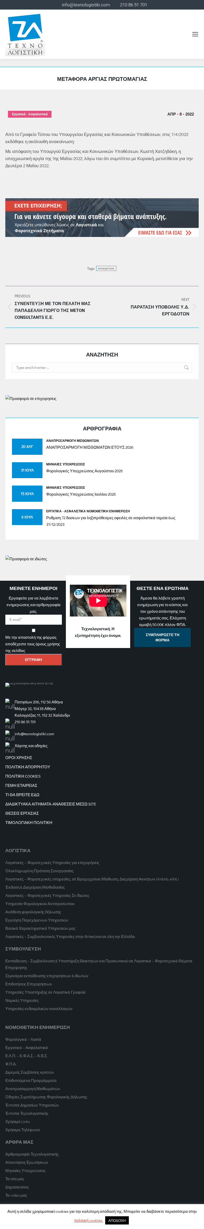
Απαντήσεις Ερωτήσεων (26, 1162)
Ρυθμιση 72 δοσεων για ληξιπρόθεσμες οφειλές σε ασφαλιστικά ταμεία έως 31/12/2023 (110, 521)
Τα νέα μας (14, 1178)
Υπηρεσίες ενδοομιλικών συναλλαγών (39, 1008)
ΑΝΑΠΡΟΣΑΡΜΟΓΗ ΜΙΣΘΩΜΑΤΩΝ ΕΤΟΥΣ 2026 (89, 447)
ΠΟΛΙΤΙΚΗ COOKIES (23, 776)
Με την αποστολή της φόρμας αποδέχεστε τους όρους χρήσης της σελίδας (32, 644)
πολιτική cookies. (88, 1220)
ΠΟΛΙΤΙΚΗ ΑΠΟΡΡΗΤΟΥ (27, 766)
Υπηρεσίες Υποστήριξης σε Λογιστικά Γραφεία (45, 992)
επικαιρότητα (106, 268)
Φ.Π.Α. (10, 1064)
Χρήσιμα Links (17, 1121)
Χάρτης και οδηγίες (31, 745)
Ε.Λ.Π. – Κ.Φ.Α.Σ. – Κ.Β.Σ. (26, 1055)
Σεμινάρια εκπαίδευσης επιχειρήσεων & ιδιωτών (46, 975)
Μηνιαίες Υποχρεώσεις (65, 464)
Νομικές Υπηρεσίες (22, 1000)
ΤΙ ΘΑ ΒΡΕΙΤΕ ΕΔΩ (22, 794)
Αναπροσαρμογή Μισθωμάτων (72, 440)
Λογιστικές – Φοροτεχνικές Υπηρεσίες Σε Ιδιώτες (47, 895)
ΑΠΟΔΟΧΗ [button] (117, 1220)
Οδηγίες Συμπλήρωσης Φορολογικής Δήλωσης (46, 1096)
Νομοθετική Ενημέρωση (108, 511)
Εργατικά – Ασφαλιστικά (26, 1047)
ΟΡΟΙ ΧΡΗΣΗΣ (18, 757)
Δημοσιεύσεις (17, 1187)
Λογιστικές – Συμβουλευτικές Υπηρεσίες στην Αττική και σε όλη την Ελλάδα (70, 936)
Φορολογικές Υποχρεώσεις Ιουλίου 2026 (81, 494)
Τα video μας (16, 1195)
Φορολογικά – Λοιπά (23, 1039)
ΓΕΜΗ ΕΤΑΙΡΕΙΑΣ (21, 785)
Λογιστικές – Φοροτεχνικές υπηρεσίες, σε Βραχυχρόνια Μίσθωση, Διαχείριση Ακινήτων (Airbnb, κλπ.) (92, 879)
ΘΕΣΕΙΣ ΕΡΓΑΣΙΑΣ (22, 813)
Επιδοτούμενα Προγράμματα (31, 1080)
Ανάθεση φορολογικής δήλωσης (33, 911)
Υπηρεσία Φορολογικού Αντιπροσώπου (39, 903)
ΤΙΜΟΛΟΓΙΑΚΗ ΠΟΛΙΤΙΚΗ (28, 822)
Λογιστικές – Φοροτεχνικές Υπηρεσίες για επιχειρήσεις (52, 862)
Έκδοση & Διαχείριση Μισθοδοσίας (35, 887)
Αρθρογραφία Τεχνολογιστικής (32, 1154)
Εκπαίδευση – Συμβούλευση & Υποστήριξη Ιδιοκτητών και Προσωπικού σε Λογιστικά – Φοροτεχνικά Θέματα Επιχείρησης (98, 964)
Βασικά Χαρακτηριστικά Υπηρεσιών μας (40, 928)
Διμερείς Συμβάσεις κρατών (29, 1072)
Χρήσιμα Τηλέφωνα (22, 1129)
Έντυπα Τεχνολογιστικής (26, 1113)
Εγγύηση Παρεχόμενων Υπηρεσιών (36, 920)
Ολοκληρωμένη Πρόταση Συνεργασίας (39, 870)
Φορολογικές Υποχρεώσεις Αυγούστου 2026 (84, 470)
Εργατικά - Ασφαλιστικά (30, 114)
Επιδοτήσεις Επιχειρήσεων (28, 983)
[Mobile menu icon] (195, 34)
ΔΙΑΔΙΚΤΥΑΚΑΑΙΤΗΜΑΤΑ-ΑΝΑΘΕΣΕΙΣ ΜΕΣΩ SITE (50, 804)
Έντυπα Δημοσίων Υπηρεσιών (32, 1105)
